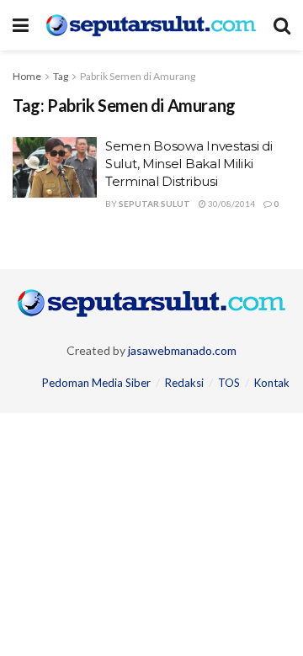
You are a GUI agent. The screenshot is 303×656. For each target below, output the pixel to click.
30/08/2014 (230, 203)
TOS (229, 382)
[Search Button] (282, 25)
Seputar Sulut (154, 203)
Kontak (272, 382)
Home (27, 76)
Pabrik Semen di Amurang (137, 76)
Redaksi (184, 382)
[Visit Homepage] (151, 25)
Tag (60, 76)
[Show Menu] (21, 25)
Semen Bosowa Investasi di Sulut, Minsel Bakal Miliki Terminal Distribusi (189, 163)
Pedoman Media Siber (96, 382)
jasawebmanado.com (182, 350)
